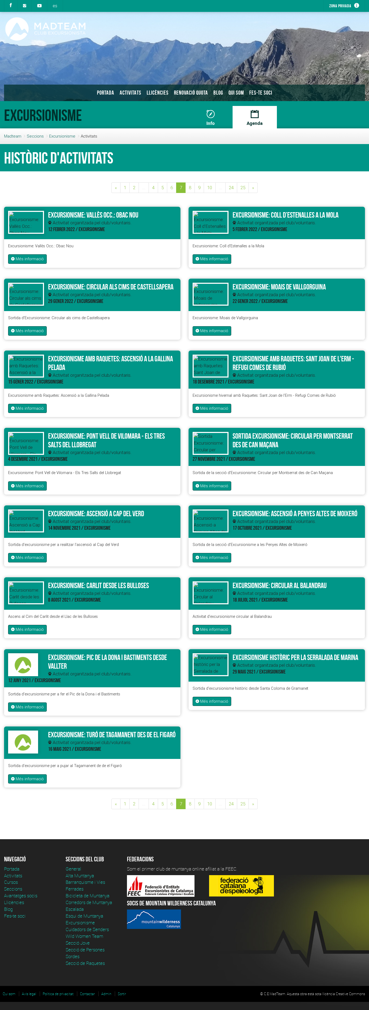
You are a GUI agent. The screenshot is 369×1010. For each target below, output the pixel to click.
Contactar (87, 993)
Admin (106, 993)
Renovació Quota (191, 92)
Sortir (122, 993)
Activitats (130, 92)
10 (209, 188)
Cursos (11, 882)
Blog (218, 92)
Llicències (158, 92)
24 (231, 188)
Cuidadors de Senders (87, 929)
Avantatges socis (20, 895)
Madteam (12, 136)
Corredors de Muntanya (89, 902)
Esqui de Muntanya (84, 916)
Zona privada (340, 6)
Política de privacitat (58, 993)
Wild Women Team (84, 936)
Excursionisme (62, 136)
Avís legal (29, 993)
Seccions (35, 136)
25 (242, 188)
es (55, 5)
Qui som (236, 92)
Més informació (29, 258)
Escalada (75, 909)
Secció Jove (78, 943)
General (73, 869)
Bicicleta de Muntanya (87, 895)
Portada (105, 92)
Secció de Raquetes (85, 963)
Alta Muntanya (80, 875)
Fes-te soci (260, 92)
